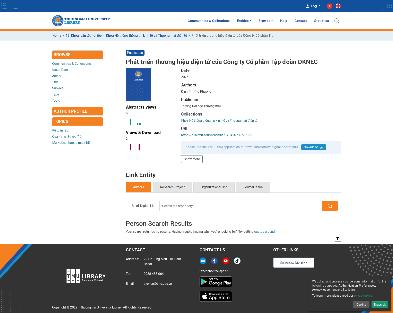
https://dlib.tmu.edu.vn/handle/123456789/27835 (216, 135)
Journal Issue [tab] (253, 187)
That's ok (380, 304)
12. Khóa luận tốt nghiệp (84, 35)
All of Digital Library (146, 206)
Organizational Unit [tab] (214, 187)
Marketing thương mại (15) (71, 143)
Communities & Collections (209, 21)
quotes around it (265, 232)
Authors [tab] (138, 187)
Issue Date (60, 70)
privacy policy (363, 295)
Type (55, 94)
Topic (56, 100)
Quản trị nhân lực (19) (67, 136)
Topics (61, 121)
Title (55, 82)
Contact (301, 21)
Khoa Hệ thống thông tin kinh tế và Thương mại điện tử (146, 35)
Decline (361, 304)
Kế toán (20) (60, 130)
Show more (192, 159)
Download (311, 147)
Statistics (321, 21)
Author (56, 76)
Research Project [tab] (172, 187)
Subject (57, 88)
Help (283, 21)
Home (56, 35)
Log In (315, 6)
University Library (292, 262)
